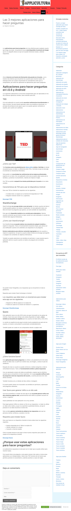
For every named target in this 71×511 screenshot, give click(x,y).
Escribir (58, 379)
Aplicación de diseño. (62, 84)
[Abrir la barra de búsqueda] (47, 12)
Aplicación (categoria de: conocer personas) (62, 74)
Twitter (58, 279)
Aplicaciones (59, 110)
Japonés (58, 410)
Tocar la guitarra (60, 433)
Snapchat (58, 283)
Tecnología (59, 225)
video (57, 238)
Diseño (58, 177)
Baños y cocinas (60, 472)
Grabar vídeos (60, 320)
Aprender (44, 8)
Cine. (57, 161)
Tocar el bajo (59, 442)
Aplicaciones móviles (62, 129)
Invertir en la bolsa (61, 387)
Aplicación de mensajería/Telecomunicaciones (62, 94)
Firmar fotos (59, 357)
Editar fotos (59, 355)
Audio (57, 153)
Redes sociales (13, 8)
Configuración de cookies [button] (55, 506)
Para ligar (58, 266)
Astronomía (59, 151)
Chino (57, 420)
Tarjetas (58, 460)
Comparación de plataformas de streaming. (60, 165)
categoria (58, 157)
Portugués (59, 406)
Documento (59, 182)
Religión (58, 217)
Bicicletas (58, 481)
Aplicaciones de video (62, 127)
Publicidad (59, 213)
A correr (58, 400)
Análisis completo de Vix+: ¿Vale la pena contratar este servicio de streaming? (62, 32)
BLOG (43, 12)
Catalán (58, 429)
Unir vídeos (59, 306)
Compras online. (60, 173)
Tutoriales (59, 234)
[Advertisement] (26, 37)
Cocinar (58, 385)
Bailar (57, 383)
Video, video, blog (61, 240)
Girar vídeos (59, 314)
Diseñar (52, 8)
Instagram (59, 277)
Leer (57, 381)
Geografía (59, 393)
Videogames (59, 242)
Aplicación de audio (61, 82)
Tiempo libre (27, 12)
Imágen (27, 8)
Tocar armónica (60, 450)
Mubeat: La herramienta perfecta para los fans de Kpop (62, 48)
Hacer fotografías (61, 361)
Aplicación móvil (60, 108)
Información (59, 198)
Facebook (59, 275)
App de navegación (61, 147)
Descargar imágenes (61, 359)
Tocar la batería (60, 437)
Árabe (57, 412)
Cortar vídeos (60, 330)
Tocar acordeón (60, 446)
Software (58, 223)
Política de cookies (11, 509)
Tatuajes (58, 477)
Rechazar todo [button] (65, 506)
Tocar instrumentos (61, 431)
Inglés (57, 408)
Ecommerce (59, 184)
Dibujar (58, 372)
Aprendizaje (59, 149)
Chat (57, 159)
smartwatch (59, 221)
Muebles (58, 475)
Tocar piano (59, 435)
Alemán (58, 418)
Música (58, 207)
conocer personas (61, 175)
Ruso (57, 423)
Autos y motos (60, 479)
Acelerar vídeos (60, 318)
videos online (29, 167)
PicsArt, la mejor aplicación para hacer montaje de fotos (62, 24)
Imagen (58, 194)
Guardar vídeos (60, 332)
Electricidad (59, 398)
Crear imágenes (60, 353)
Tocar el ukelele (60, 448)
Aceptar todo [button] (45, 506)
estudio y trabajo (60, 188)
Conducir (58, 375)
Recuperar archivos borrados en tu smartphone (61, 324)
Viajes (57, 236)
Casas (57, 470)
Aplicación (59, 70)
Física (57, 389)
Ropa (57, 468)
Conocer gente (35, 8)
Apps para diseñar (61, 456)
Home (6, 8)
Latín (57, 414)
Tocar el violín (60, 444)
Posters (58, 466)
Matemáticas (59, 391)
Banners (58, 464)
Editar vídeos (59, 316)
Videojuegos (59, 244)
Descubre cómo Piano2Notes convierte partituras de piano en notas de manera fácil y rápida (62, 41)
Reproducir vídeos (61, 328)
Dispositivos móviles (61, 180)
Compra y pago (60, 169)
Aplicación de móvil (61, 98)
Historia (58, 396)
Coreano (58, 425)
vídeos (22, 8)
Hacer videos (36, 12)
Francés (58, 404)
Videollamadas (60, 308)
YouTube (58, 285)
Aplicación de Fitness (62, 86)
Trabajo (58, 229)
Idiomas (58, 402)
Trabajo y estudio (61, 8)
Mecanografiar (60, 377)
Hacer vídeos (59, 334)
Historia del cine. (60, 192)
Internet (58, 204)
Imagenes (58, 196)
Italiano (58, 427)
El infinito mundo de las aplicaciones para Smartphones (62, 261)
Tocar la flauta (60, 439)
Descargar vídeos (61, 304)
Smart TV (58, 219)
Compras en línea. (61, 171)
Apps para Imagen (61, 344)
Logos (57, 462)
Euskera (58, 416)
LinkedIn (58, 281)
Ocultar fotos (59, 347)
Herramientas (60, 190)
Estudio (58, 186)
